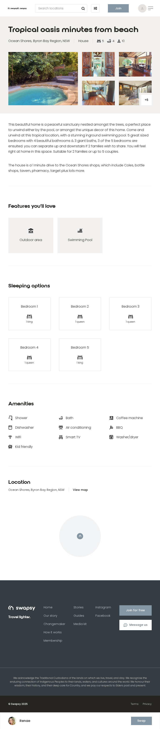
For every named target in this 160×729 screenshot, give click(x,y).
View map (80, 490)
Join (118, 8)
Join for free (135, 610)
